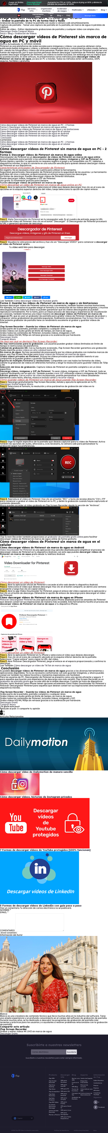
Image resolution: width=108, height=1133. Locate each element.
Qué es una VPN (76, 1079)
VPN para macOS (64, 1085)
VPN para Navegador (64, 1113)
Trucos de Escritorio (75, 1090)
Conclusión (5, 137)
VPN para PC (65, 1089)
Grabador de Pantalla (76, 1098)
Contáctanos (98, 1083)
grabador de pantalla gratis (14, 681)
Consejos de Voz (76, 1094)
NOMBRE (5, 910)
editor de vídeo (34, 375)
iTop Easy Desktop (52, 1086)
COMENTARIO (7, 930)
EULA (95, 1130)
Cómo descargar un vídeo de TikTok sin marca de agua (42, 665)
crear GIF (59, 373)
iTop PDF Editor (53, 1102)
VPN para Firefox (64, 1103)
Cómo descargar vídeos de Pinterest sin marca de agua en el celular (35, 131)
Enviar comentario (9, 933)
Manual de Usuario (84, 1086)
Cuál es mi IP (75, 1083)
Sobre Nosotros (99, 1080)
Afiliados (97, 1090)
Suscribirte (71, 1052)
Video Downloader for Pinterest (16, 550)
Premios (96, 1088)
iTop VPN (52, 1078)
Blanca (3, 44)
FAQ (68, 15)
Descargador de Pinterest (27, 219)
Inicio (3, 33)
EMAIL (4, 912)
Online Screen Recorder (53, 1111)
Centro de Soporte (86, 1078)
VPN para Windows (64, 1081)
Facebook (101, 1107)
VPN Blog (75, 1087)
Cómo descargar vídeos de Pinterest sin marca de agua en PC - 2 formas (37, 125)
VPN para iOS (65, 1091)
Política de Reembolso (61, 1130)
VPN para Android (64, 1094)
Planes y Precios (54, 1115)
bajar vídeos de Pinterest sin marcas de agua (62, 354)
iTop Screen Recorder (93, 318)
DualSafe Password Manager (52, 1106)
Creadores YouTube (97, 1093)
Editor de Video (51, 15)
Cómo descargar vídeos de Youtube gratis (36, 300)
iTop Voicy (52, 1089)
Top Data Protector (52, 1099)
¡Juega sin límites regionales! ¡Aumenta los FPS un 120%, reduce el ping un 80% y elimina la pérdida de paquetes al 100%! (55, 3)
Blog (10, 33)
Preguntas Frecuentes (84, 1081)
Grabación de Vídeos (25, 33)
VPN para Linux (66, 1110)
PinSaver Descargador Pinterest (16, 599)
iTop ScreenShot (54, 1091)
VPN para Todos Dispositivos (66, 1117)
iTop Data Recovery (52, 1095)
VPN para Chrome (64, 1098)
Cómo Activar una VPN (86, 1090)
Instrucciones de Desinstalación (86, 1094)
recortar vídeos (66, 377)
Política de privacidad (81, 1130)
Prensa (96, 1085)
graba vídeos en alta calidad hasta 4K (36, 350)
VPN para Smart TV (66, 1107)
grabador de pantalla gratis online (65, 536)
